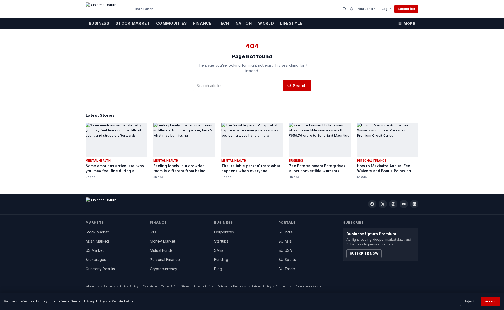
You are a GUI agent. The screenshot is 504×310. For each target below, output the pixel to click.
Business (99, 23)
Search (300, 85)
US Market (95, 250)
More (409, 23)
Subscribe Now (364, 253)
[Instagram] (393, 204)
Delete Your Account (310, 286)
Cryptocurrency (163, 268)
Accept (490, 301)
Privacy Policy (204, 286)
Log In (386, 9)
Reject (469, 301)
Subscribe (406, 9)
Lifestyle (291, 23)
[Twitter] (383, 204)
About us (92, 286)
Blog (218, 268)
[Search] (344, 9)
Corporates (224, 232)
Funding (221, 259)
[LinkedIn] (414, 204)
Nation (243, 23)
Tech (223, 23)
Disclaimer (149, 286)
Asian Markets (98, 241)
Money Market (162, 241)
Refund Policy (261, 286)
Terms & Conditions (175, 286)
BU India (286, 232)
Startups (221, 241)
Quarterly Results (100, 268)
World (266, 23)
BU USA (285, 250)
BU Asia (285, 241)
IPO (153, 232)
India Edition (365, 9)
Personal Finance (165, 259)
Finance (202, 23)
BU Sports (287, 259)
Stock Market (133, 23)
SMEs (219, 250)
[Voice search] (351, 9)
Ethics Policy (128, 286)
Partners (109, 286)
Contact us (283, 286)
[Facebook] (372, 204)
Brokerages (96, 259)
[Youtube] (404, 204)
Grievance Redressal (233, 286)
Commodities (171, 23)
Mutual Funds (161, 250)
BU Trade (287, 268)
